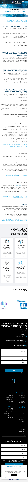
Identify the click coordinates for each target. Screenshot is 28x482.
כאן (13, 21)
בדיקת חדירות (21, 426)
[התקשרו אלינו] (16, 2)
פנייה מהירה (13, 479)
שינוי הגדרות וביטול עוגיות (8, 477)
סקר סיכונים (22, 424)
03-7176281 (20, 336)
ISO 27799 (22, 431)
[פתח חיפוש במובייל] (19, 2)
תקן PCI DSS (22, 420)
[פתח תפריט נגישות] (26, 2)
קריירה (23, 399)
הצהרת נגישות (9, 399)
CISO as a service (20, 410)
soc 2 (23, 416)
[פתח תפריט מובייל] (23, 2)
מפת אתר (10, 401)
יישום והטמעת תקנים (19, 7)
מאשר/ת (14, 475)
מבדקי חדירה (18, 185)
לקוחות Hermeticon (22, 401)
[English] (12, 2)
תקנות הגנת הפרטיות (22, 428)
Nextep (23, 433)
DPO (23, 422)
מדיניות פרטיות (11, 365)
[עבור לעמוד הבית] (4, 2)
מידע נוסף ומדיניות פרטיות (20, 477)
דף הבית (25, 7)
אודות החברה (21, 395)
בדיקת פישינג (22, 412)
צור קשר (11, 395)
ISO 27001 (22, 418)
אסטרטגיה (22, 397)
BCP (24, 414)
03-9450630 (12, 146)
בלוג (24, 435)
